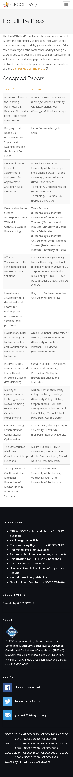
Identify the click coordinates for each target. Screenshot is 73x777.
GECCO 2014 (49, 734)
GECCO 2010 (13, 743)
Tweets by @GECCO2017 (19, 603)
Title (7, 89)
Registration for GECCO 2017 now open (35, 559)
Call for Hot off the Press (29, 68)
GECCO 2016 (13, 734)
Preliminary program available (29, 549)
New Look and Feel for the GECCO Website (37, 582)
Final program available (25, 540)
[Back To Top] (62, 769)
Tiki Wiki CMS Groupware (34, 762)
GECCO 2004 (13, 752)
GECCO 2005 (50, 748)
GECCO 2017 (23, 4)
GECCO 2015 (31, 734)
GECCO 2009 (31, 743)
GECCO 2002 (49, 752)
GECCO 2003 (31, 752)
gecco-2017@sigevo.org (30, 715)
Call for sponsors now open (28, 563)
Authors (36, 89)
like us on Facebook (27, 687)
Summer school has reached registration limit (39, 554)
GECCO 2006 (32, 748)
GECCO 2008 (49, 743)
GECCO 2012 (32, 738)
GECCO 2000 (32, 757)
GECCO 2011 (50, 738)
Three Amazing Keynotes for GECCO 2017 (37, 545)
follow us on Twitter (27, 701)
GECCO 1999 (50, 757)
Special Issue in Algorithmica (28, 577)
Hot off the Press (23, 21)
